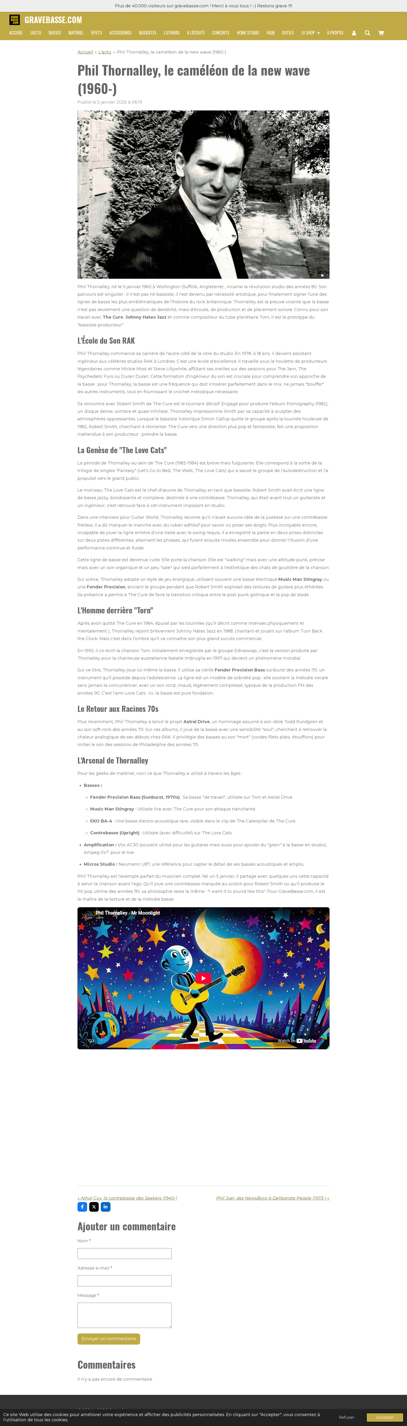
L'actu (104, 52)
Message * (88, 1295)
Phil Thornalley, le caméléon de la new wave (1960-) (171, 52)
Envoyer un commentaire (109, 1338)
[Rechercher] (367, 33)
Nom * (84, 1241)
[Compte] (353, 33)
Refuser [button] (346, 1417)
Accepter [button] (385, 1417)
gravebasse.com (53, 19)
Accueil (85, 52)
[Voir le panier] (381, 33)
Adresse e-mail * (94, 1268)
